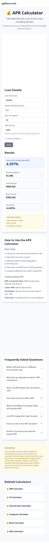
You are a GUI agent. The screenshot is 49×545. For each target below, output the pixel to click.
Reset (8, 145)
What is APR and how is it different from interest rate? (21, 368)
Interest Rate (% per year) (14, 106)
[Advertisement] (24, 62)
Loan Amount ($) (11, 96)
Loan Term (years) (11, 115)
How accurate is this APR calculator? (22, 423)
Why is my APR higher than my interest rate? (23, 389)
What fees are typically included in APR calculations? (23, 378)
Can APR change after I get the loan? (22, 416)
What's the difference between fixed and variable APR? (22, 407)
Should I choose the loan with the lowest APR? (20, 432)
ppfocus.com (9, 3)
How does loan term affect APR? (20, 398)
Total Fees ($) (9, 125)
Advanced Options (14, 138)
